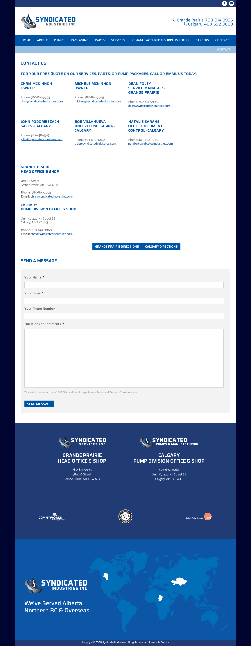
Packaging (80, 40)
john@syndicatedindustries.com (41, 139)
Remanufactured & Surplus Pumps (160, 40)
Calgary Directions (161, 246)
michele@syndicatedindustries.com (98, 101)
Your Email (34, 293)
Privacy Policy (95, 392)
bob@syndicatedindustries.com (95, 143)
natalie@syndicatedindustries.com (150, 143)
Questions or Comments (44, 324)
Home (26, 40)
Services (118, 40)
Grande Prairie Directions (117, 246)
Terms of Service (120, 392)
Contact (222, 40)
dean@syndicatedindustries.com (149, 106)
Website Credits (160, 642)
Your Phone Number (39, 309)
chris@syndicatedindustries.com (42, 101)
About (42, 40)
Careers (202, 40)
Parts (100, 40)
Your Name (34, 278)
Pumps (59, 40)
